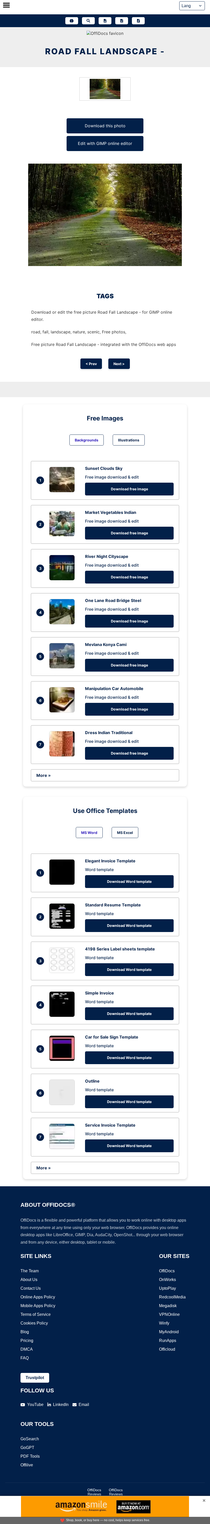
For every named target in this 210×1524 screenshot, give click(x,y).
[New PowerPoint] (138, 20)
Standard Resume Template (113, 904)
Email (84, 1404)
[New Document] (105, 20)
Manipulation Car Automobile (114, 688)
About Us (28, 1279)
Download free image (129, 489)
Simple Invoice (99, 993)
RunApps (167, 1340)
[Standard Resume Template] (63, 927)
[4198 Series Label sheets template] (63, 971)
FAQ (24, 1358)
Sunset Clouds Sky (103, 468)
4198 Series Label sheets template (120, 948)
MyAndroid (169, 1332)
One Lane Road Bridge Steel (113, 600)
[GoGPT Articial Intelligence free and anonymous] (71, 20)
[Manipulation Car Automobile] (63, 711)
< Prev (91, 364)
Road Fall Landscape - (105, 51)
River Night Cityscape (106, 556)
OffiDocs (167, 1271)
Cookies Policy (34, 1323)
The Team (29, 1271)
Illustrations (128, 440)
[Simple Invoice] (63, 1015)
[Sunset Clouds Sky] (63, 490)
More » (43, 775)
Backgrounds (86, 440)
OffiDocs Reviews (94, 1492)
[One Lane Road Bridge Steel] (63, 623)
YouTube (35, 1404)
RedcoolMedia (172, 1297)
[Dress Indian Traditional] (63, 755)
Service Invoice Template (110, 1125)
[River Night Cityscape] (63, 578)
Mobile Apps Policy (37, 1306)
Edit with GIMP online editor (105, 143)
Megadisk (168, 1306)
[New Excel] (121, 20)
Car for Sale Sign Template (111, 1037)
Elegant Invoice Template (110, 860)
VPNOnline (169, 1314)
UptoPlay (167, 1288)
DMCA (26, 1349)
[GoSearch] (88, 20)
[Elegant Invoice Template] (63, 883)
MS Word (89, 832)
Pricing (26, 1340)
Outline (92, 1081)
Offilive (26, 1465)
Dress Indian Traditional (108, 732)
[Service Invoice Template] (63, 1147)
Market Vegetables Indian (110, 512)
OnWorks (167, 1279)
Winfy (164, 1323)
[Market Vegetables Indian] (63, 534)
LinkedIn (61, 1404)
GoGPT (27, 1447)
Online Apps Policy (37, 1297)
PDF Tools (30, 1456)
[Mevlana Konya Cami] (63, 667)
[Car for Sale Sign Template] (63, 1059)
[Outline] (63, 1103)
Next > (119, 364)
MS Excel (125, 832)
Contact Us (30, 1288)
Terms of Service (35, 1314)
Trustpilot (35, 1377)
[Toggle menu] (6, 5)
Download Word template (129, 881)
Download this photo (105, 125)
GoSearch (29, 1439)
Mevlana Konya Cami (106, 644)
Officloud (167, 1349)
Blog (24, 1332)
